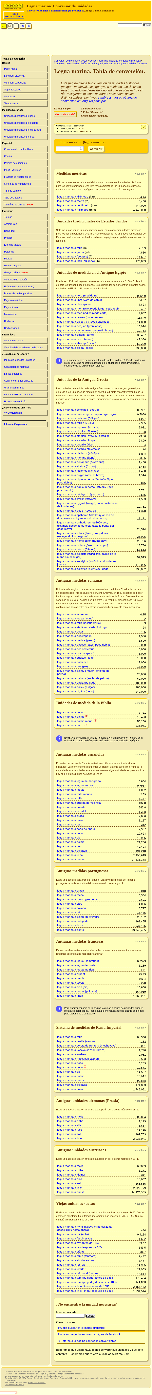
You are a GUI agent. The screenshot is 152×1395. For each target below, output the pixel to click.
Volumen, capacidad (15, 82)
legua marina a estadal (71, 811)
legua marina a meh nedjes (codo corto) (82, 312)
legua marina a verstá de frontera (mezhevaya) (86, 1045)
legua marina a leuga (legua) (75, 618)
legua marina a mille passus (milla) (79, 622)
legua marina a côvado (71, 908)
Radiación (9, 321)
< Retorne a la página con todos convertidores (87, 1340)
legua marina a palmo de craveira (78, 916)
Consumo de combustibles (18, 149)
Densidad (9, 231)
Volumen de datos (14, 340)
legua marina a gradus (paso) (75, 653)
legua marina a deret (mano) (75, 339)
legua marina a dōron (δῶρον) (76, 549)
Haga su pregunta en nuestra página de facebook (89, 1334)
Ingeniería (7, 211)
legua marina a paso (70, 820)
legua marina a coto (69, 846)
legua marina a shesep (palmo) (76, 343)
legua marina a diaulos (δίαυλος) (77, 431)
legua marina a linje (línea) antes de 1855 (83, 1286)
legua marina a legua (70, 789)
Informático (8, 334)
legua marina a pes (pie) (72, 666)
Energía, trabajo (12, 244)
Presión (8, 237)
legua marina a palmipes (72, 662)
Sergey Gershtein (35, 1378)
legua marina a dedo (70, 725)
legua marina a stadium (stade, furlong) (82, 627)
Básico (6, 63)
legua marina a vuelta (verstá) (76, 1041)
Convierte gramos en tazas (18, 380)
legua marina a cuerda (71, 807)
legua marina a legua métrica (75, 969)
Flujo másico (11, 307)
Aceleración (10, 224)
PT (15, 26)
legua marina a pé (68, 912)
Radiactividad (11, 328)
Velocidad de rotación (16, 279)
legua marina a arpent (71, 973)
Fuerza (8, 258)
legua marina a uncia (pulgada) (76, 682)
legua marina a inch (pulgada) (76, 260)
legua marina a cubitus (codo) (76, 657)
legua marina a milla (70, 247)
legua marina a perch (70, 978)
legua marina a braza (70, 815)
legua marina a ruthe (70, 1120)
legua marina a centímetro (73, 205)
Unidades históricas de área (19, 136)
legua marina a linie (69, 1138)
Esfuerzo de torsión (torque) (19, 286)
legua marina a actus (70, 631)
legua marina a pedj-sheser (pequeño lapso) (85, 330)
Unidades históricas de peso (19, 116)
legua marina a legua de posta (76, 965)
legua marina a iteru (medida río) (78, 295)
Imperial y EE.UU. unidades (19, 394)
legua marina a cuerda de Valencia (79, 802)
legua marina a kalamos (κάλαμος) (79, 470)
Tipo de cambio (12, 190)
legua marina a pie (69, 837)
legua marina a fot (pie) (71, 1264)
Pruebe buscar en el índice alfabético (81, 1327)
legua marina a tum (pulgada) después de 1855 (87, 1282)
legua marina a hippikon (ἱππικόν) (78, 427)
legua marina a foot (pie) (72, 256)
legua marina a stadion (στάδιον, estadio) (83, 435)
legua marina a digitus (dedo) (75, 691)
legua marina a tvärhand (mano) (77, 1273)
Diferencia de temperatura (18, 293)
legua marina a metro (70, 200)
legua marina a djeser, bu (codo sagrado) (83, 321)
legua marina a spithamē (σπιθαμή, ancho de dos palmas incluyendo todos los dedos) (85, 516)
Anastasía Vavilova (37, 1382)
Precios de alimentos (15, 163)
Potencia (9, 251)
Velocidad (9, 96)
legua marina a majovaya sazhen (78, 1058)
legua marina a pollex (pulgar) (76, 686)
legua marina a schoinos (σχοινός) (78, 409)
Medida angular (12, 265)
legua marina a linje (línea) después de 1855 (85, 1290)
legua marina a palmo (71, 716)
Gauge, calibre (16, 272)
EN (3, 26)
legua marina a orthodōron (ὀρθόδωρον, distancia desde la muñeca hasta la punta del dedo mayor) (85, 525)
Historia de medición (15, 401)
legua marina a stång (70, 1251)
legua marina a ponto (70, 929)
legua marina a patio (70, 1063)
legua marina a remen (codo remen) (80, 317)
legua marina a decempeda (74, 635)
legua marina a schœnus (72, 614)
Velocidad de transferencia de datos (23, 347)
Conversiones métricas (16, 367)
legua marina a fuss (69, 1129)
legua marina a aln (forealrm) (75, 1260)
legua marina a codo (70, 712)
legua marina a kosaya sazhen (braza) (81, 1049)
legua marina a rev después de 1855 (80, 1247)
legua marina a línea (70, 995)
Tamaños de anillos (18, 204)
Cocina (8, 156)
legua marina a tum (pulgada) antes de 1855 (85, 1277)
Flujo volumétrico (13, 300)
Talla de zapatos (13, 197)
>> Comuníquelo (13, 412)
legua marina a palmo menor (75, 721)
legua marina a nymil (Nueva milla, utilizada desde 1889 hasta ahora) (84, 1228)
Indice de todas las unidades (19, 360)
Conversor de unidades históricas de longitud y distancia (55, 10)
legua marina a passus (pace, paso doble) (83, 644)
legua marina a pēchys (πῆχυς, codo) (80, 494)
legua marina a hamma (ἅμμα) (76, 457)
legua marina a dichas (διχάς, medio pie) (82, 545)
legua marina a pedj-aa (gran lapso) (79, 326)
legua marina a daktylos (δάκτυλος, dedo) (83, 568)
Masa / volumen (12, 170)
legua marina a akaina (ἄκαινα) (76, 466)
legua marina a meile (70, 1116)
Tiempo (8, 217)
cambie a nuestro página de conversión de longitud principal (99, 99)
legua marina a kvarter (71, 1269)
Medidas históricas (13, 110)
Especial (7, 143)
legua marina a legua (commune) (78, 960)
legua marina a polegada (72, 921)
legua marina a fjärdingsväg (74, 1238)
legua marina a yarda (70, 252)
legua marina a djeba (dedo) (75, 347)
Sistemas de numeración (17, 183)
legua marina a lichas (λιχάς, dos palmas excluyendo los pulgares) (82, 535)
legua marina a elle (69, 1125)
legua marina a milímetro (72, 209)
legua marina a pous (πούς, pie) (77, 510)
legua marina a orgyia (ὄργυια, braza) (80, 475)
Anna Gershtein (51, 1378)
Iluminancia (10, 314)
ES (9, 26)
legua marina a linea (70, 855)
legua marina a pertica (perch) (76, 640)
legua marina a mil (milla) (73, 1234)
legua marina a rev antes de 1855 (78, 1242)
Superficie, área (12, 89)
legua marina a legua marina (75, 785)
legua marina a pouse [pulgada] (77, 991)
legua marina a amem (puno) (75, 334)
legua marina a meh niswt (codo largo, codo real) (88, 308)
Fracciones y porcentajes (17, 177)
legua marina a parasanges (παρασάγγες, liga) (86, 414)
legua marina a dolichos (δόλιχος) (78, 418)
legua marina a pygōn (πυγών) (76, 498)
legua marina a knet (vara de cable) (79, 299)
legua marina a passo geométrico (78, 899)
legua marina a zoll (69, 1134)
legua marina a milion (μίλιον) (75, 422)
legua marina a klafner (71, 1174)
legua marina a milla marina (74, 794)
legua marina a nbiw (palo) (74, 304)
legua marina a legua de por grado (79, 780)
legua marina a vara (69, 824)
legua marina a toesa (70, 894)
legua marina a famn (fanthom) (76, 1255)
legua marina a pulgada (72, 850)
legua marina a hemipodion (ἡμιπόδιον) (82, 540)
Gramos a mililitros (14, 387)
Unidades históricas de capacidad (22, 129)
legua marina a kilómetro (72, 196)
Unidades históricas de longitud (21, 123)
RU (22, 26)
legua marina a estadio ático (75, 444)
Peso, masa (10, 68)
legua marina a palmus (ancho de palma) (83, 678)
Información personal (16, 424)
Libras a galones (13, 373)
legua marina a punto (70, 859)
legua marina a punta (70, 1080)
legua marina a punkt (70, 1192)
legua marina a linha (70, 925)
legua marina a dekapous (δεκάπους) (80, 461)
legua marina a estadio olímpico (77, 440)
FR (28, 26)
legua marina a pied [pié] (72, 987)
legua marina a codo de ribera (76, 828)
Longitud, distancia (14, 75)
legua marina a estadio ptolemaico (78, 448)
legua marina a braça (70, 890)
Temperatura (11, 103)
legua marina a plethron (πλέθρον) (79, 453)
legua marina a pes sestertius (75, 648)
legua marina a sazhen (71, 1054)
